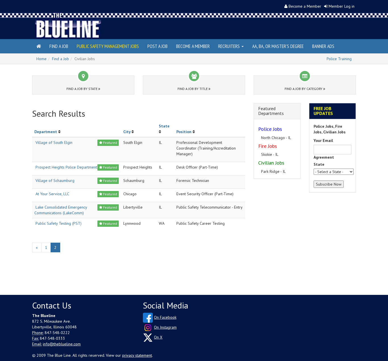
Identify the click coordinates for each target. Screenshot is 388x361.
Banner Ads (323, 46)
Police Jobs (270, 129)
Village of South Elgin (54, 142)
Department (45, 131)
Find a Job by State (82, 89)
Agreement (324, 157)
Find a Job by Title (193, 89)
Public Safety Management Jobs (108, 46)
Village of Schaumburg (55, 180)
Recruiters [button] (229, 46)
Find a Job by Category (304, 89)
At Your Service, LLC (52, 193)
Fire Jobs (267, 146)
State (164, 126)
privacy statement (137, 355)
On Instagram (165, 327)
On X (158, 337)
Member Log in (341, 6)
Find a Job (58, 46)
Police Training (339, 58)
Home (41, 58)
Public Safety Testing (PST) (59, 223)
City (126, 131)
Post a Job (157, 46)
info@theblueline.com (62, 344)
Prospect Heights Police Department (66, 167)
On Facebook (165, 317)
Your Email (323, 140)
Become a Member (305, 6)
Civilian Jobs (271, 162)
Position (183, 131)
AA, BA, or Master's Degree (278, 46)
